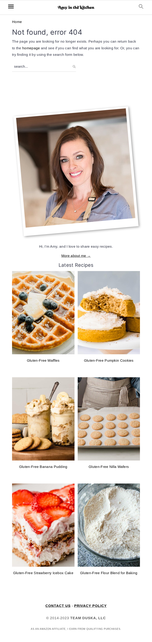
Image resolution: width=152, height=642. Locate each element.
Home (17, 22)
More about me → (76, 256)
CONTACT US (58, 606)
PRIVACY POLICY (90, 606)
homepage (31, 48)
